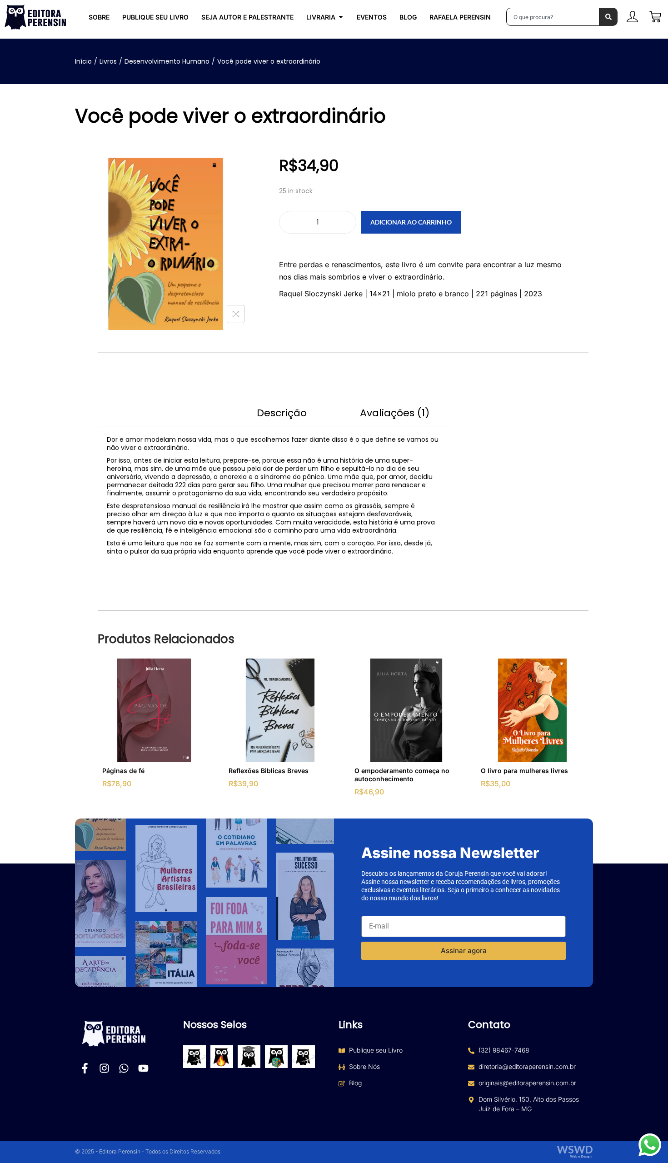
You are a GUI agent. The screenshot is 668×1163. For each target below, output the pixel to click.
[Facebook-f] (85, 1068)
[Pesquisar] (608, 17)
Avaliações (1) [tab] (394, 413)
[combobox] (552, 17)
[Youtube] (143, 1068)
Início (83, 61)
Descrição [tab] (282, 413)
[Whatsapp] (124, 1068)
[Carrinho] (655, 17)
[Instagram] (104, 1068)
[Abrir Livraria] (341, 17)
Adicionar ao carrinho (411, 222)
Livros (108, 61)
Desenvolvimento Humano (167, 61)
